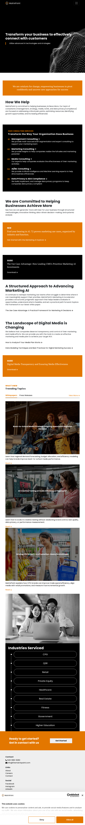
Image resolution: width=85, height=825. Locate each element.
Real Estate (45, 698)
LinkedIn (8, 789)
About (8, 770)
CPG (45, 654)
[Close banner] (82, 795)
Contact (9, 776)
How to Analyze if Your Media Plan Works (23, 342)
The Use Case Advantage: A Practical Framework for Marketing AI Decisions (38, 310)
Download (11, 272)
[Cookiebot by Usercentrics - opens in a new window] (69, 795)
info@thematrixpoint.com (18, 762)
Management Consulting (25, 139)
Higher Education (45, 725)
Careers (9, 773)
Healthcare (45, 689)
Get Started (61, 740)
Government (45, 716)
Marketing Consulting (23, 149)
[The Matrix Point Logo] (12, 3)
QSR (45, 663)
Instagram (9, 786)
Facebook (9, 783)
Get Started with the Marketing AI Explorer (26, 240)
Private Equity (45, 681)
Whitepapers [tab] (11, 395)
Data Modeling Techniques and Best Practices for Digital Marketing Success (38, 348)
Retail (45, 672)
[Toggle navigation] (76, 3)
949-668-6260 (13, 760)
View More (73, 395)
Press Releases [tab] (25, 395)
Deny (42, 820)
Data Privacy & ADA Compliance (29, 178)
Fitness (45, 707)
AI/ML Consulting (20, 168)
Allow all (69, 820)
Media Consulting (21, 159)
